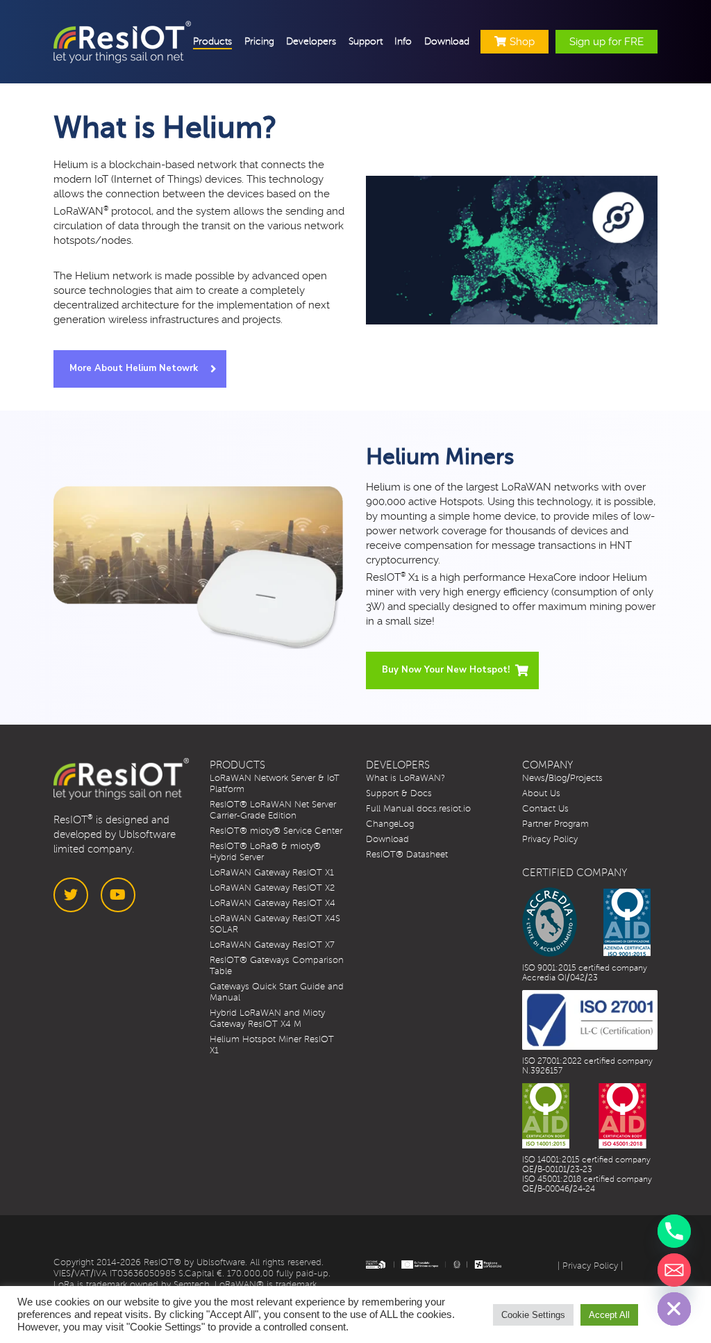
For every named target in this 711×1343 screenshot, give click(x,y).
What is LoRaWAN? (405, 778)
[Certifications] (586, 922)
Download (387, 839)
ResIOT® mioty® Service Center (276, 831)
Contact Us (545, 809)
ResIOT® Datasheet (407, 854)
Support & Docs (399, 793)
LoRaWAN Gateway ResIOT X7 (272, 945)
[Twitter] (70, 895)
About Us (541, 793)
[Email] (674, 1270)
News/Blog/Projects (562, 778)
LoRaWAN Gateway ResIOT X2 (272, 888)
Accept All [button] (609, 1315)
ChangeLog (390, 824)
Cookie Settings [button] (533, 1315)
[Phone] (674, 1231)
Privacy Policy (550, 839)
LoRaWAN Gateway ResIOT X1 (272, 873)
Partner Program (555, 824)
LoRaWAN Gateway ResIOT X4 (272, 903)
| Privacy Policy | (590, 1266)
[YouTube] (118, 895)
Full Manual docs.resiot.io (418, 809)
